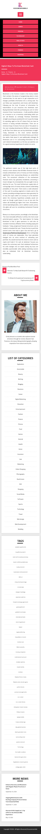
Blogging (20, 384)
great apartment (20, 607)
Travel (20, 514)
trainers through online (20, 757)
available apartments (20, 547)
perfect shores (20, 687)
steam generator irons (20, 732)
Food (20, 429)
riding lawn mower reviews (20, 707)
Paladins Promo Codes (20, 677)
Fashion (20, 31)
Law (20, 459)
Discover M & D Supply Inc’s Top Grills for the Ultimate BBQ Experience (15, 812)
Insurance (20, 454)
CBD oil (20, 577)
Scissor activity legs (20, 722)
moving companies (20, 652)
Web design (20, 519)
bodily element (20, 567)
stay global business (21, 727)
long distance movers (20, 637)
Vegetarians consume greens (20, 762)
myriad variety (20, 667)
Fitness (20, 424)
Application (20, 364)
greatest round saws (20, 612)
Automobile (20, 369)
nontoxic (20, 672)
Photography (20, 474)
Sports (20, 504)
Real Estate (21, 41)
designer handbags (20, 592)
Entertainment (20, 409)
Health (20, 45)
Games (20, 27)
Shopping (20, 55)
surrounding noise (20, 737)
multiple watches (20, 662)
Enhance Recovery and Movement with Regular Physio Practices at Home (16, 787)
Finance (20, 50)
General (20, 439)
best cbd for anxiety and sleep (20, 557)
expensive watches (20, 597)
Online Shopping (20, 469)
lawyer (20, 627)
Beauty (20, 374)
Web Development (20, 524)
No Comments (10, 89)
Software (20, 499)
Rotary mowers (20, 712)
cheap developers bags (20, 582)
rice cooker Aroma (20, 702)
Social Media (20, 494)
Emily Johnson (10, 87)
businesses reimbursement (20, 572)
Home (20, 22)
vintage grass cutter (20, 767)
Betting (20, 379)
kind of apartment (20, 622)
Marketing (20, 464)
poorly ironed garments (21, 692)
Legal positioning (20, 632)
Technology (20, 36)
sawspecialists (20, 717)
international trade (20, 617)
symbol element (20, 742)
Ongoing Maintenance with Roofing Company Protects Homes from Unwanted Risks (16, 800)
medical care (20, 642)
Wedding (20, 529)
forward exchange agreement (20, 602)
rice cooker (20, 697)
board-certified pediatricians (20, 562)
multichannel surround (20, 657)
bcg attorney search (21, 552)
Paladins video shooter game (20, 682)
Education (20, 404)
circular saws (20, 587)
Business (20, 389)
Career (20, 394)
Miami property (20, 647)
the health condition (20, 752)
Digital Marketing (20, 399)
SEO (20, 484)
